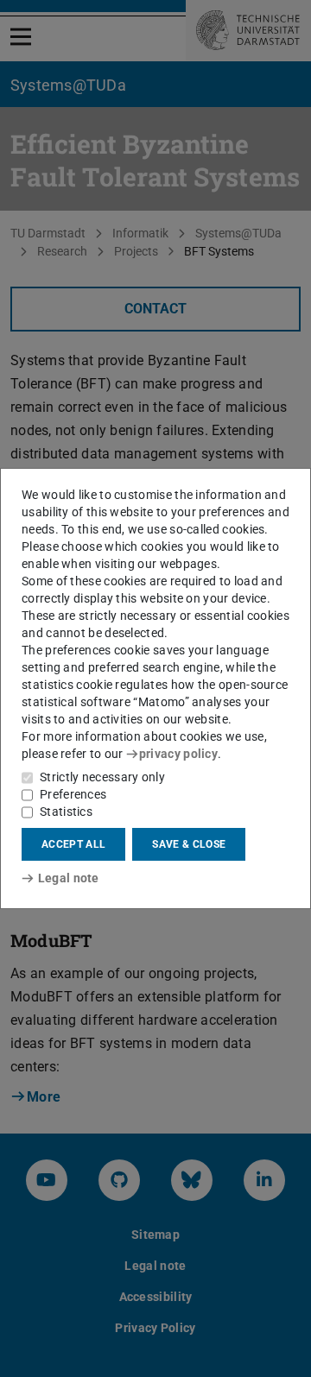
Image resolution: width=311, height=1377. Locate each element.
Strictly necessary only (102, 777)
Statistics (66, 811)
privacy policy (178, 754)
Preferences (73, 794)
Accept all (73, 844)
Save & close (188, 844)
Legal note (68, 878)
